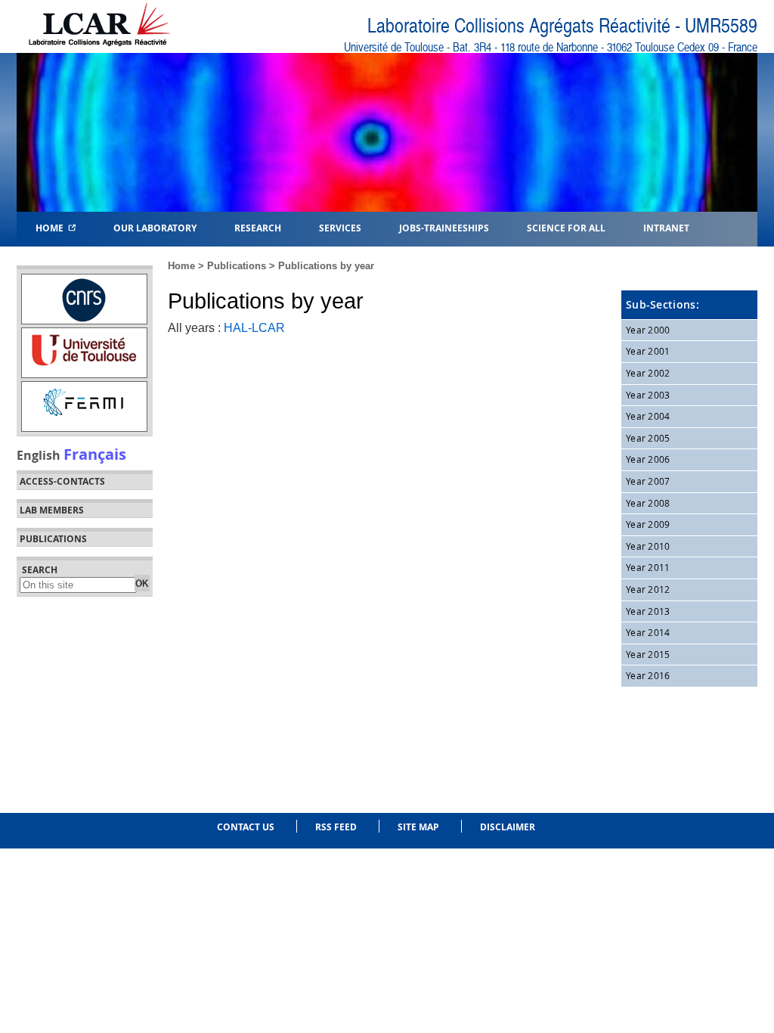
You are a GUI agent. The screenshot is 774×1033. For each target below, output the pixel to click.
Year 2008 (648, 503)
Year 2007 (648, 481)
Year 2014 (648, 632)
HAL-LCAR (254, 327)
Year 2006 (648, 459)
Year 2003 (648, 395)
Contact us (245, 827)
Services (340, 227)
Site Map (418, 827)
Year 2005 (648, 438)
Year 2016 (648, 675)
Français (94, 453)
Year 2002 (648, 373)
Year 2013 (648, 611)
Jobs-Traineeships (444, 227)
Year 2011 (648, 567)
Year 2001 (648, 351)
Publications (236, 265)
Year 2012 (648, 589)
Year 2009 (648, 524)
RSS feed (336, 827)
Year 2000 (648, 330)
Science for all (566, 227)
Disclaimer (507, 827)
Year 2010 (648, 546)
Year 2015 (648, 654)
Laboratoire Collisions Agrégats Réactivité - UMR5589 (562, 26)
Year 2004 (648, 416)
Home (52, 227)
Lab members (52, 510)
